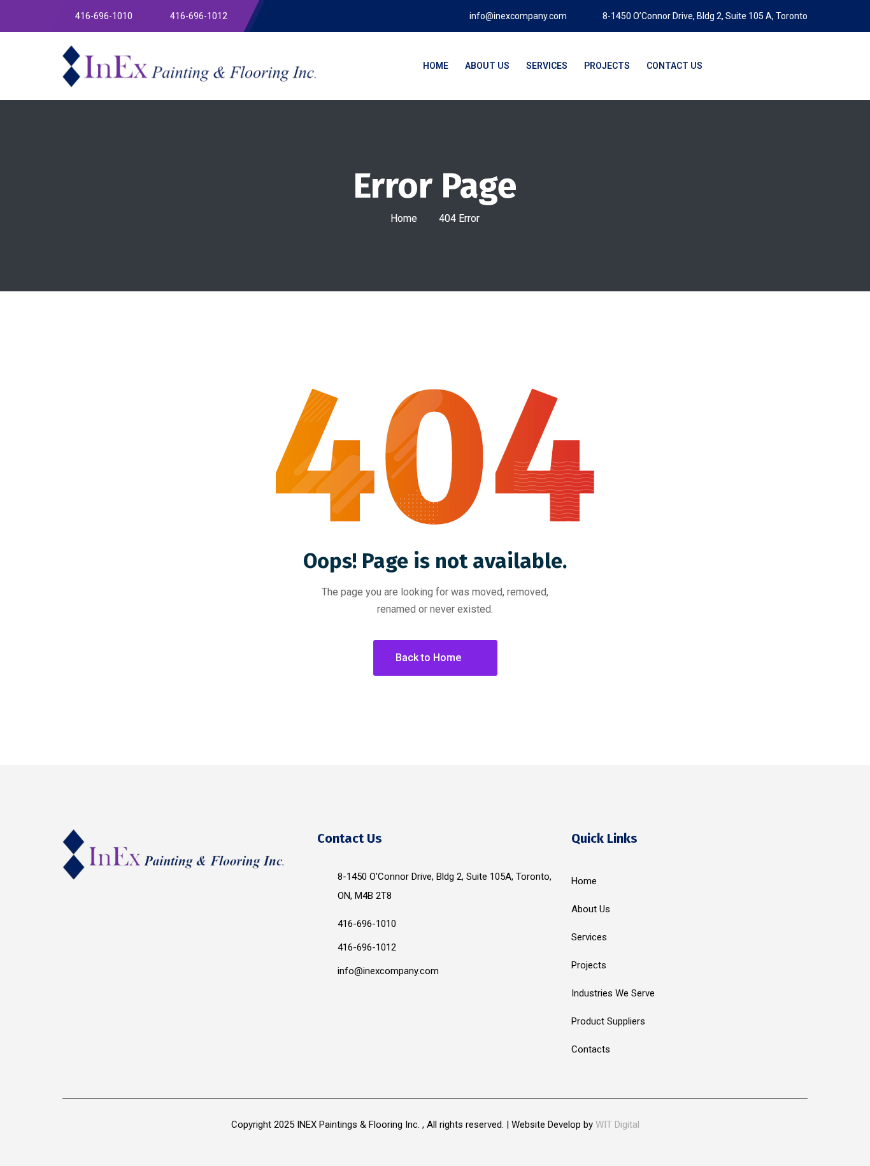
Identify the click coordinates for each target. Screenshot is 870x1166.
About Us (590, 909)
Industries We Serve (613, 993)
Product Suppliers (608, 1021)
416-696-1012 (367, 947)
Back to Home (428, 658)
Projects (588, 965)
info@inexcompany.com (388, 971)
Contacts (590, 1049)
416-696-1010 (367, 923)
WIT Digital (617, 1124)
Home (403, 218)
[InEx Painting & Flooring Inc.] (189, 65)
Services (589, 937)
